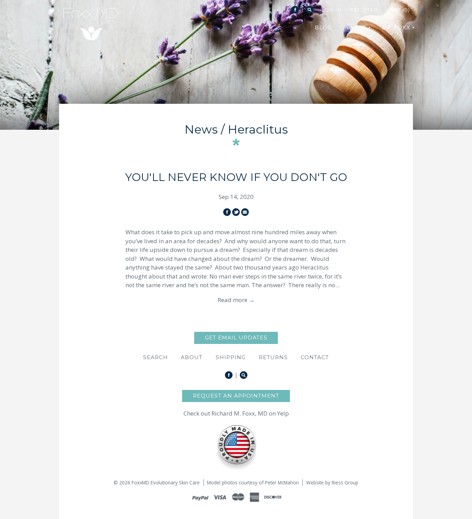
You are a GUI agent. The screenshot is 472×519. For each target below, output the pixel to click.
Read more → (236, 300)
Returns (273, 357)
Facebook (295, 9)
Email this (245, 212)
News (201, 129)
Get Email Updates (236, 337)
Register (364, 9)
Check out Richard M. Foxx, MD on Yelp (236, 413)
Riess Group (345, 482)
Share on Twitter (236, 212)
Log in (331, 9)
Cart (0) (398, 9)
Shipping (231, 357)
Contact (315, 357)
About (191, 357)
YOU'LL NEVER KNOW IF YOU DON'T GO (236, 177)
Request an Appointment (236, 395)
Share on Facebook (227, 212)
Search (309, 9)
